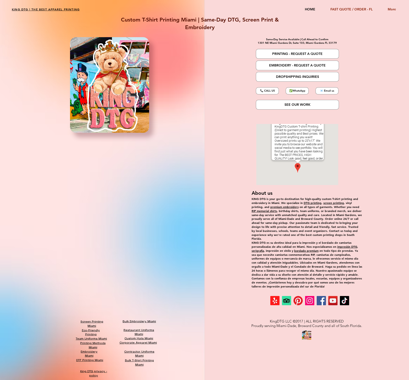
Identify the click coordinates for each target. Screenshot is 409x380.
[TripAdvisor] (286, 300)
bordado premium (306, 250)
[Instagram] (309, 300)
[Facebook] (321, 300)
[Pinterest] (298, 300)
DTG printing (312, 203)
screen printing (333, 203)
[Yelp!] (275, 300)
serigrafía (258, 250)
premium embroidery (284, 207)
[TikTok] (344, 300)
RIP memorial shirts (264, 211)
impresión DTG (347, 246)
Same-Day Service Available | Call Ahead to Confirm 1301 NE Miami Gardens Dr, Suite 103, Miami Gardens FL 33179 (297, 41)
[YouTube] (333, 300)
